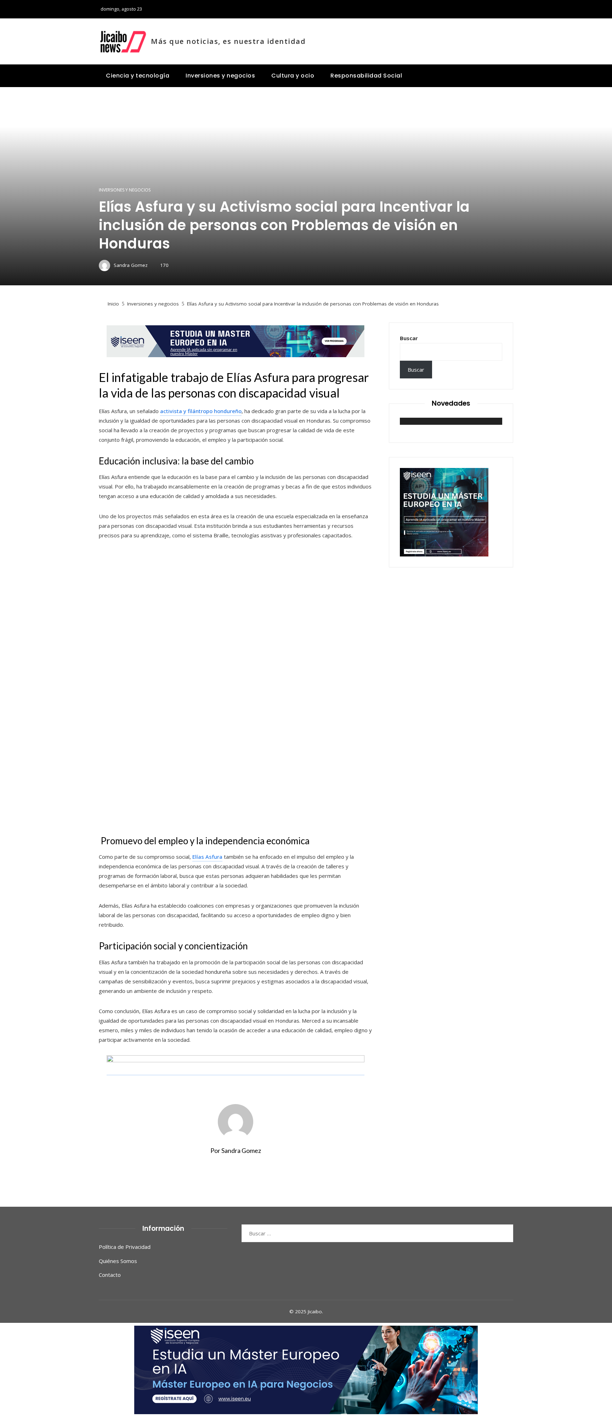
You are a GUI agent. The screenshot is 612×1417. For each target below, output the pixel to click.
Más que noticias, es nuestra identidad (228, 41)
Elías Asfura (207, 856)
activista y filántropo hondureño (201, 411)
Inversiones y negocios (125, 190)
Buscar (409, 338)
